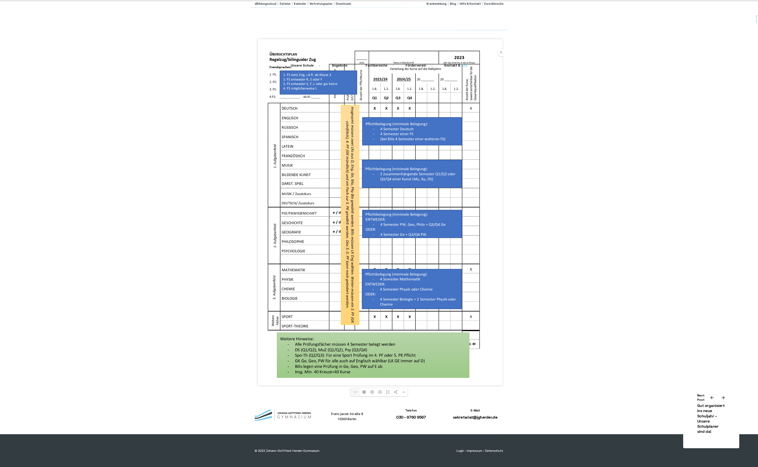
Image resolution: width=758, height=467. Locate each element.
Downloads (343, 3)
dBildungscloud (265, 3)
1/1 (355, 392)
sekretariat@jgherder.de (475, 417)
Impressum (474, 451)
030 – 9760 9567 (411, 417)
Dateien (285, 3)
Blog (453, 3)
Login (460, 451)
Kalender (300, 3)
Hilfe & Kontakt (470, 3)
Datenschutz (494, 451)
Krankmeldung (437, 3)
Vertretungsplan (321, 3)
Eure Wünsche (493, 3)
